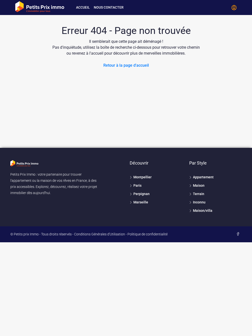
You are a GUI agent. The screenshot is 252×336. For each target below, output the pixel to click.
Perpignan (141, 194)
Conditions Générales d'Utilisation (99, 234)
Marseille (140, 202)
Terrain (198, 194)
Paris (137, 185)
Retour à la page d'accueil (126, 65)
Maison (199, 185)
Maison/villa (202, 211)
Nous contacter (109, 7)
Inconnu (199, 202)
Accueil (83, 7)
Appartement (203, 177)
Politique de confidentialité (147, 234)
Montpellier (142, 177)
